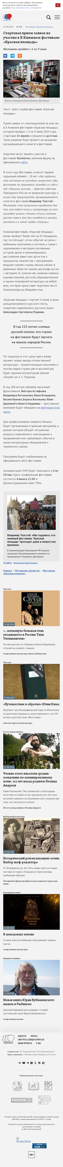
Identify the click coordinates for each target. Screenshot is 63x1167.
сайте (24, 162)
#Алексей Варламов (37, 653)
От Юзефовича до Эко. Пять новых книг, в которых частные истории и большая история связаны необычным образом (30, 871)
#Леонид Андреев (32, 808)
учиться (40, 1039)
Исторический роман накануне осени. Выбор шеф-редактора (31, 860)
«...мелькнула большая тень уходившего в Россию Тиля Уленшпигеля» (23, 634)
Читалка (7, 589)
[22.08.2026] (31, 819)
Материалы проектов (27, 570)
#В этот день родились (13, 808)
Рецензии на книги (11, 892)
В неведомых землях (18, 934)
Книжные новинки (11, 958)
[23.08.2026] (31, 591)
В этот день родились (13, 732)
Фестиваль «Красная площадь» (39, 26)
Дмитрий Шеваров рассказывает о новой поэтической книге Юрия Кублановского (25, 1011)
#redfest (7, 563)
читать (34, 1036)
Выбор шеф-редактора (14, 816)
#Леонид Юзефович (12, 881)
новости (22, 1036)
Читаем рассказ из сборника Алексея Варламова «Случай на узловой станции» (29, 646)
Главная (7, 570)
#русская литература (22, 723)
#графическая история (32, 881)
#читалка (7, 723)
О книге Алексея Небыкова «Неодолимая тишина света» (29, 942)
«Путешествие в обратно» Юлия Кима (31, 704)
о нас (38, 1043)
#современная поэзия (13, 1019)
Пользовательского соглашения (26, 7)
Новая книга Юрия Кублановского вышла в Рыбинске (28, 1002)
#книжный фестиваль (25, 563)
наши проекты (25, 1043)
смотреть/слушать (27, 1039)
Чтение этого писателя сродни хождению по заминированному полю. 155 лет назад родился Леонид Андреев (30, 779)
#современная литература (15, 653)
